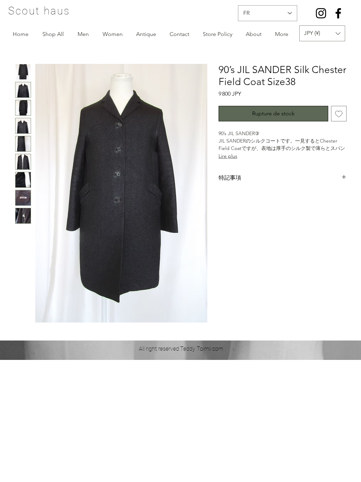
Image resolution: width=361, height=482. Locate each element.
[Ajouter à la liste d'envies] (339, 113)
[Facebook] (338, 13)
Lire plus (228, 156)
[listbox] (322, 33)
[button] (322, 33)
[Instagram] (321, 13)
